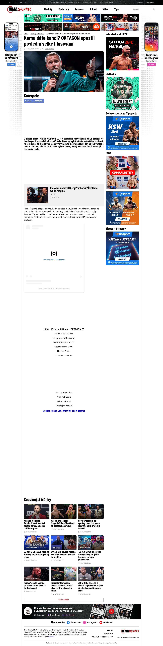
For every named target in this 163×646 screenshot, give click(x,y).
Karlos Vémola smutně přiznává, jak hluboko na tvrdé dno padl (35, 586)
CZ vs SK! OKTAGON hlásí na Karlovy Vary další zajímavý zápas (36, 554)
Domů (26, 34)
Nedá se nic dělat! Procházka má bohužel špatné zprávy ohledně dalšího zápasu (34, 525)
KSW (86, 578)
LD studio (114, 643)
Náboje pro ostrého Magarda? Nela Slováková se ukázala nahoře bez (62, 523)
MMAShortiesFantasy (102, 637)
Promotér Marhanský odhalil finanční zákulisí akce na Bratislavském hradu (61, 587)
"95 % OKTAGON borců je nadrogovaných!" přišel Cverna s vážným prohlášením (89, 556)
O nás (110, 631)
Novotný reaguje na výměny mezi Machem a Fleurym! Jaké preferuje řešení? (89, 525)
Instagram (92, 623)
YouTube (107, 623)
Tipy (116, 9)
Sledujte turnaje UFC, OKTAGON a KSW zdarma (64, 411)
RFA (59, 578)
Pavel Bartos (49, 49)
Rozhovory (63, 9)
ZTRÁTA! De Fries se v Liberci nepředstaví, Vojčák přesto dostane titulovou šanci (90, 587)
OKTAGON (40, 34)
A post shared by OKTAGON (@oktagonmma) (54, 288)
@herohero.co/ (62, 615)
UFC (32, 516)
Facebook (76, 623)
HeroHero (108, 634)
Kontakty (51, 637)
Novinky (48, 9)
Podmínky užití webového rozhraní (57, 643)
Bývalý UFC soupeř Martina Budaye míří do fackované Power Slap (63, 554)
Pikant (93, 9)
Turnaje (79, 9)
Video (105, 9)
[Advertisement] (64, 119)
